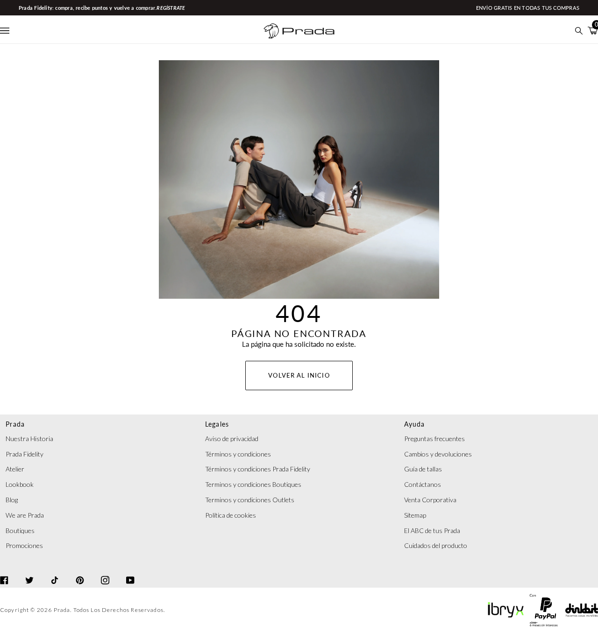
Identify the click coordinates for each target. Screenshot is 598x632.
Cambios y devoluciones (438, 454)
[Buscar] (579, 31)
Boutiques (20, 530)
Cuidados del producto (435, 545)
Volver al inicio (298, 375)
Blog (12, 500)
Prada (62, 609)
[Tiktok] (54, 572)
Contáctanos (422, 484)
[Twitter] (29, 572)
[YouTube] (130, 572)
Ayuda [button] (414, 424)
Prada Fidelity (24, 454)
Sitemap (415, 515)
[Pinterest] (80, 572)
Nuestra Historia (29, 438)
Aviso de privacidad (231, 438)
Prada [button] (15, 424)
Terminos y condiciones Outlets (249, 500)
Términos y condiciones (238, 454)
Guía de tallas (423, 469)
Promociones (24, 545)
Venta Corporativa (430, 500)
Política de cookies (230, 515)
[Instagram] (105, 572)
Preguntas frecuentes (434, 438)
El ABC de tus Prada (432, 530)
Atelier (15, 469)
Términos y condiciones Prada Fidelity (257, 469)
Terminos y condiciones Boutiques (253, 484)
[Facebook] (4, 572)
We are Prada (25, 515)
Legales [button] (217, 424)
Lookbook (20, 484)
